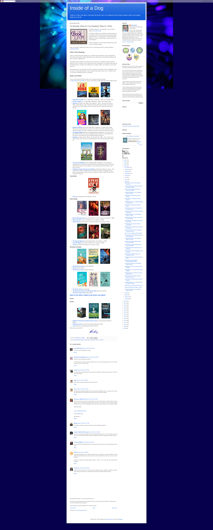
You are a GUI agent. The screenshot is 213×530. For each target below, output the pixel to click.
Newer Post (73, 508)
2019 (125, 307)
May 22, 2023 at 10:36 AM (88, 348)
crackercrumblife (78, 442)
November (127, 169)
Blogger (120, 519)
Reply (75, 352)
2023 (125, 166)
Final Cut (75, 196)
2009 (125, 326)
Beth (75, 452)
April (126, 292)
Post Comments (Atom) (81, 510)
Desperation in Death (78, 99)
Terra (75, 389)
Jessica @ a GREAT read (80, 399)
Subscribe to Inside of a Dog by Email (130, 126)
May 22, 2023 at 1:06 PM (82, 380)
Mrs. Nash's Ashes (77, 289)
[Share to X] (93, 338)
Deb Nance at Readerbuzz (80, 357)
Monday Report (77, 339)
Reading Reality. (75, 48)
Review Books (87, 339)
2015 (125, 314)
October (127, 171)
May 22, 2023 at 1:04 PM (83, 370)
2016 (125, 312)
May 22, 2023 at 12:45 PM (92, 357)
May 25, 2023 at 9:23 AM (88, 442)
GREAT (79, 413)
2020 (125, 305)
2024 (125, 164)
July (126, 177)
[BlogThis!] (92, 338)
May (126, 181)
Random (82, 339)
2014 (125, 316)
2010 (125, 324)
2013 (125, 318)
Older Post (114, 508)
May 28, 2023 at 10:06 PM (83, 468)
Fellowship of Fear (77, 324)
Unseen (74, 244)
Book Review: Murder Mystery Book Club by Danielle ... (133, 242)
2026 (125, 160)
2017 (125, 311)
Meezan (76, 423)
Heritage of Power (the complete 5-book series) (85, 320)
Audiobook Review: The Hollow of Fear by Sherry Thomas (133, 283)
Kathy (129, 138)
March (126, 294)
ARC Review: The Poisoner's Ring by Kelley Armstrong (133, 230)
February (127, 296)
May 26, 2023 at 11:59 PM (82, 452)
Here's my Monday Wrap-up (80, 411)
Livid (74, 326)
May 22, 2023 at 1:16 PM (82, 389)
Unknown (75, 103)
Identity (74, 268)
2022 (125, 301)
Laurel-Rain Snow (78, 348)
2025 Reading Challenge (132, 136)
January (127, 298)
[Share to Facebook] (95, 338)
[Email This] (90, 338)
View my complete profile (128, 41)
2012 (125, 320)
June (126, 179)
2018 (125, 309)
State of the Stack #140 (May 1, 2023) (133, 287)
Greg (75, 380)
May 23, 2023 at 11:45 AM (94, 432)
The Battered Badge (78, 132)
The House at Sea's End (79, 292)
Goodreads (82, 80)
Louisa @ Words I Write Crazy (81, 432)
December (127, 167)
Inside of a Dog (86, 8)
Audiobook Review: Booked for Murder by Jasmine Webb (133, 186)
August (126, 175)
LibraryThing (74, 80)
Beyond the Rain (77, 219)
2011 (125, 322)
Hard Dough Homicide (78, 266)
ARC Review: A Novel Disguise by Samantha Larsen (132, 254)
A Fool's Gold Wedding (79, 162)
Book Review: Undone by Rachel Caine (134, 285)
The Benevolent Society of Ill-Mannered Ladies (85, 291)
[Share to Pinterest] (97, 338)
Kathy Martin (134, 25)
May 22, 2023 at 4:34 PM (91, 399)
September (127, 173)
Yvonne (75, 370)
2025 (125, 162)
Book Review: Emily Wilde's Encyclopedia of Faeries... (131, 261)
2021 (125, 303)
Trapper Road (76, 221)
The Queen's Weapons (78, 241)
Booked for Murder (77, 127)
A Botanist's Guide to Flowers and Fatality (83, 169)
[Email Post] (88, 337)
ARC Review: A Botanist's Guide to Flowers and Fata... (132, 190)
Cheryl (75, 468)
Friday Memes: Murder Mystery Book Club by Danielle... (133, 245)
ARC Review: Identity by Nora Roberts (133, 233)
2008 (125, 328)
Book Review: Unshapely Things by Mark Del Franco (133, 276)
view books (140, 144)
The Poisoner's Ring (78, 269)
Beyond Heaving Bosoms (79, 218)
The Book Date (97, 31)
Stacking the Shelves (95, 339)
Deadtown (75, 137)
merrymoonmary (109, 519)
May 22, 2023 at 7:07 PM (83, 423)
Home (94, 508)
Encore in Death (77, 101)
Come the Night (77, 242)
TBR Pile (101, 339)
